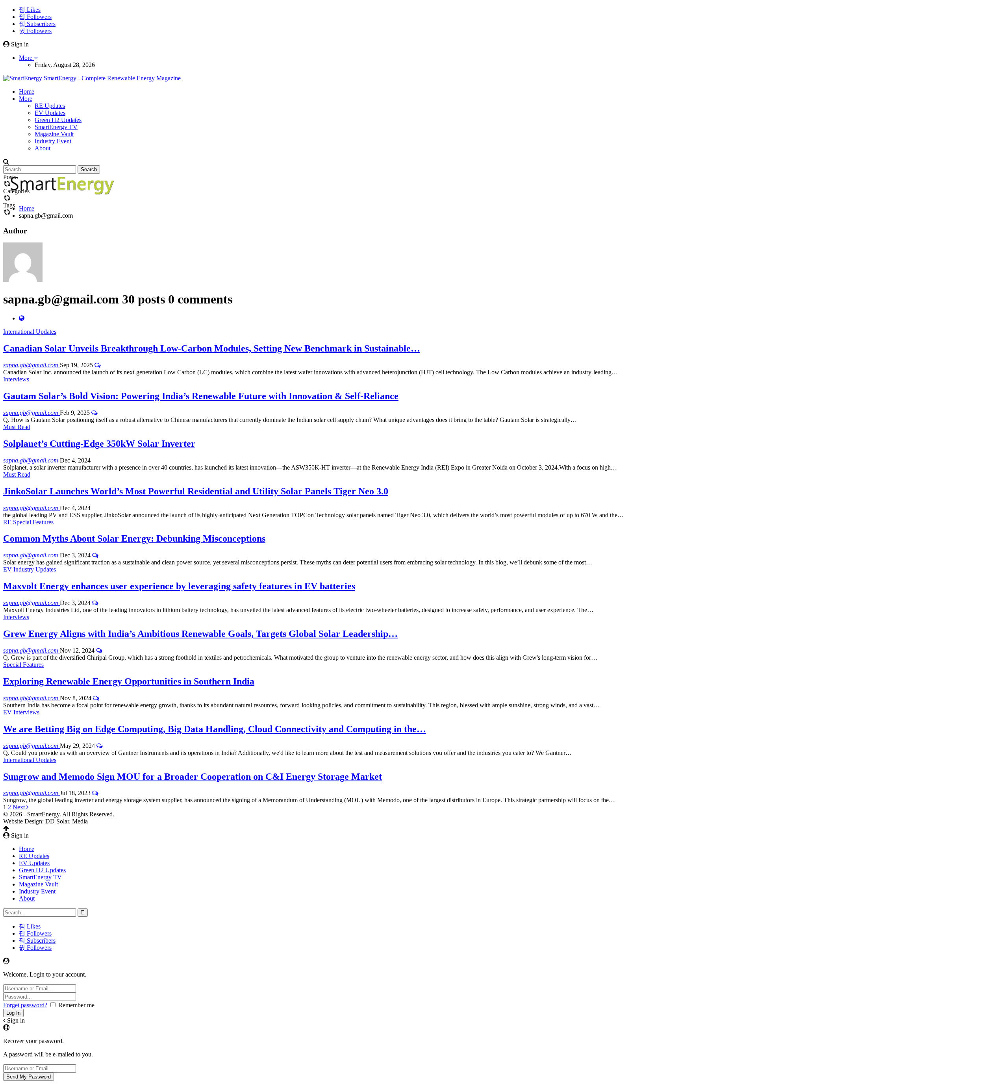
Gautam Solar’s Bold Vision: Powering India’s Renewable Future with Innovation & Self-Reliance (200, 396)
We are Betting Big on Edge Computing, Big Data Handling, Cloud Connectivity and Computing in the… (214, 729)
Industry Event (53, 141)
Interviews (16, 379)
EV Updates (50, 112)
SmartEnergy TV (56, 127)
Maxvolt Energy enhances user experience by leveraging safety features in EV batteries (179, 586)
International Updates (29, 331)
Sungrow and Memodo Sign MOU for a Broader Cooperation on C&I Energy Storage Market (192, 776)
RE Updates (50, 105)
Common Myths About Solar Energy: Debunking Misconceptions (134, 538)
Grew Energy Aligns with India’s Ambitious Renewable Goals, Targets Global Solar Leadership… (200, 634)
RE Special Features (28, 522)
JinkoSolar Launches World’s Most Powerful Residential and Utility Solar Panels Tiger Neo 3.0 (195, 491)
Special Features (23, 664)
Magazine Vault (54, 134)
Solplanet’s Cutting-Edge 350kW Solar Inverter (99, 443)
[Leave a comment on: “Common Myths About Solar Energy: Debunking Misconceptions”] (95, 555)
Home (26, 91)
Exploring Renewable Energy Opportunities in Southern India (128, 681)
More (26, 57)
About (42, 148)
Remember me (76, 1005)
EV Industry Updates (29, 569)
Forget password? (25, 1005)
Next (19, 807)
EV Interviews (21, 712)
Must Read (16, 427)
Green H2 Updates (58, 120)
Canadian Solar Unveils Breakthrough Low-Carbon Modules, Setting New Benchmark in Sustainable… (211, 348)
